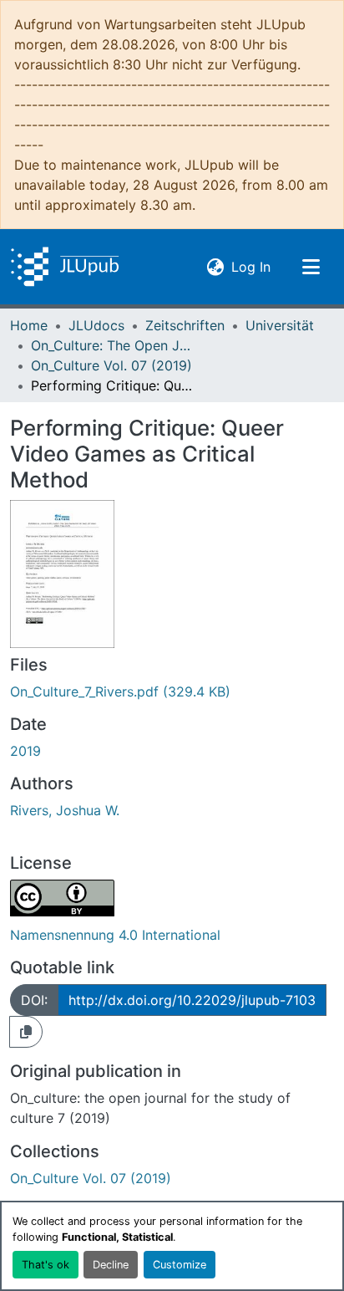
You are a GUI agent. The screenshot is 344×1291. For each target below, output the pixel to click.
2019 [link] (25, 750)
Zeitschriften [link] (185, 325)
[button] (64, 267)
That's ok (45, 1264)
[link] (172, 691)
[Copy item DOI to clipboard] (26, 1032)
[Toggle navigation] (310, 267)
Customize (179, 1264)
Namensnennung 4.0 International (115, 934)
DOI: (34, 1000)
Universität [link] (279, 325)
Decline (111, 1264)
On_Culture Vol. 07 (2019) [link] (111, 365)
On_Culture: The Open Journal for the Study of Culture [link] (114, 345)
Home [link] (29, 325)
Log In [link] (251, 266)
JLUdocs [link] (96, 325)
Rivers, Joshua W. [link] (64, 810)
